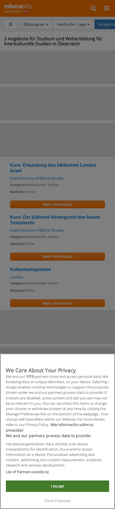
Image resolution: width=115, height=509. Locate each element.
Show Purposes (57, 500)
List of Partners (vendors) (27, 471)
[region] (57, 431)
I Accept (57, 486)
